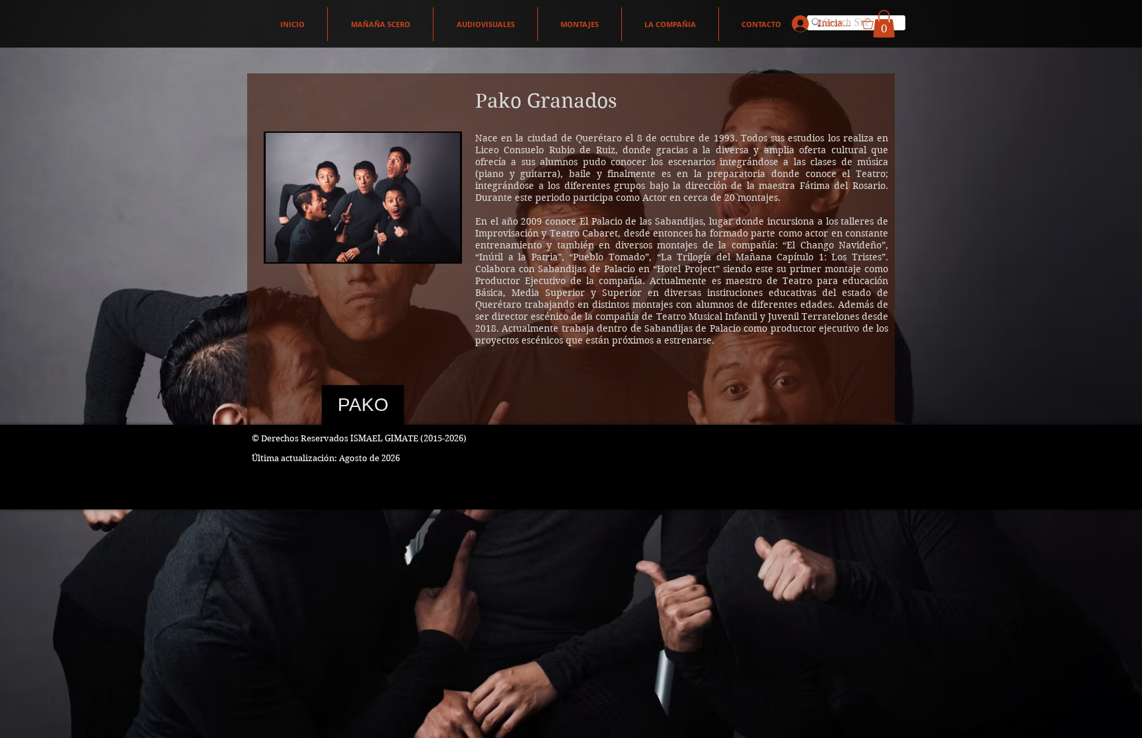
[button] (878, 23)
